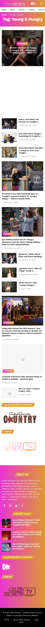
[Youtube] (16, 505)
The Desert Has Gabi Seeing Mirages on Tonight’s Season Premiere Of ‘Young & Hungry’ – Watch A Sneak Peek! (20, 196)
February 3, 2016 (11, 202)
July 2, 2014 (26, 395)
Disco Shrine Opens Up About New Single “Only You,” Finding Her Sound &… (26, 546)
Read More (12, 499)
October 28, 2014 (11, 339)
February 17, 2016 (28, 140)
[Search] (41, 3)
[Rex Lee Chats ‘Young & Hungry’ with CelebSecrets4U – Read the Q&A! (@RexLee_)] (9, 392)
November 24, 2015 (12, 248)
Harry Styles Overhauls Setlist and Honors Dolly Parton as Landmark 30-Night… (26, 522)
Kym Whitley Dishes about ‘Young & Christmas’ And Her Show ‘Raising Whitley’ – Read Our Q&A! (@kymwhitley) (22, 242)
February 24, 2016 (28, 125)
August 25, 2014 (11, 383)
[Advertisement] (22, 94)
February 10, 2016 (28, 156)
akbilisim (34, 615)
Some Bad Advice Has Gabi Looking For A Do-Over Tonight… (31, 150)
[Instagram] (10, 505)
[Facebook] (4, 505)
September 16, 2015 (29, 274)
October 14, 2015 (28, 260)
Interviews (8, 234)
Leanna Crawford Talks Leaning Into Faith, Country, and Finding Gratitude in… (27, 534)
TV (5, 188)
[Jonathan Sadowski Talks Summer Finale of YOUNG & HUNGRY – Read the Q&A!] (22, 359)
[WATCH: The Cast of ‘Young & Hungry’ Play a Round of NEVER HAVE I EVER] (22, 48)
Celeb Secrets (15, 613)
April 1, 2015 (26, 289)
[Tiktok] (22, 505)
